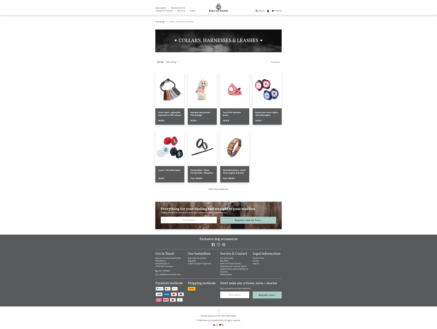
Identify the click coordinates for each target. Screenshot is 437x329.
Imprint (256, 263)
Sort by (160, 62)
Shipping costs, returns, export (233, 266)
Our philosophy (227, 258)
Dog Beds (192, 261)
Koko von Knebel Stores (230, 263)
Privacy (256, 261)
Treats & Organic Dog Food (199, 263)
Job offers (224, 261)
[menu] (218, 325)
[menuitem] (221, 325)
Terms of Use (258, 258)
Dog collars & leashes (197, 258)
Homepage (160, 21)
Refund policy (226, 274)
